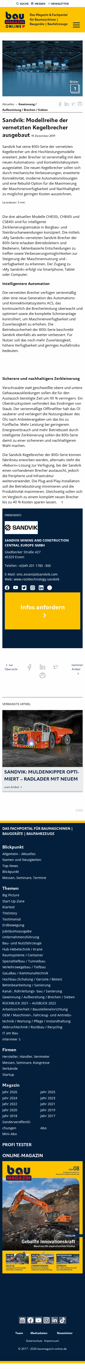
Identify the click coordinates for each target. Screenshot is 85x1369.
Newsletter (60, 4)
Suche (24, 4)
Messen (40, 4)
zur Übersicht (11, 667)
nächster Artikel (77, 667)
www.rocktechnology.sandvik (36, 579)
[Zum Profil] (49, 587)
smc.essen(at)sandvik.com (37, 574)
